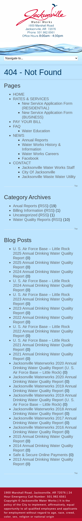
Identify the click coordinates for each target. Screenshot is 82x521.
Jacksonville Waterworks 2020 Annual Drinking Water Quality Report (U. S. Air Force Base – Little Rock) (44, 367)
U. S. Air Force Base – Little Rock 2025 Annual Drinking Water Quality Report (43, 253)
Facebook (30, 158)
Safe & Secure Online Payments (40, 455)
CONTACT (22, 163)
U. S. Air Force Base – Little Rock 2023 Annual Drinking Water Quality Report (43, 299)
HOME (18, 94)
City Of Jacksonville (38, 172)
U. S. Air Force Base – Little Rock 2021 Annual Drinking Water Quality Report (43, 345)
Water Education (36, 131)
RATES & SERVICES (31, 99)
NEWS (18, 135)
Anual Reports (25, 206)
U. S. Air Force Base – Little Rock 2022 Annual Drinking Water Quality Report (43, 331)
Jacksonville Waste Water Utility (49, 177)
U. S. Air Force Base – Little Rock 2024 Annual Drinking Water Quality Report (43, 285)
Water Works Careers (40, 154)
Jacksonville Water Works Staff (48, 167)
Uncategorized (25, 215)
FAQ (17, 126)
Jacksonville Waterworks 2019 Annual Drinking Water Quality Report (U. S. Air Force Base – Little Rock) (44, 400)
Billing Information (28, 210)
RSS (43, 206)
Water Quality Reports (32, 219)
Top (76, 186)
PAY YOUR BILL (27, 122)
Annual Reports (35, 140)
